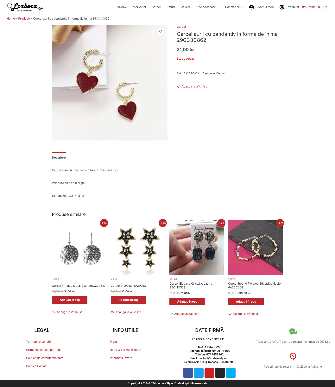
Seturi (171, 7)
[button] (161, 31)
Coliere (186, 7)
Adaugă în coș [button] (70, 300)
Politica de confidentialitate (44, 358)
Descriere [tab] (59, 157)
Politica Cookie (36, 366)
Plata (113, 341)
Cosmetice (232, 7)
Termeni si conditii (39, 341)
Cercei (156, 7)
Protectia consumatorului (43, 350)
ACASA (122, 7)
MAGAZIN (139, 7)
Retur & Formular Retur (126, 350)
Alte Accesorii (206, 7)
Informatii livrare (121, 358)
